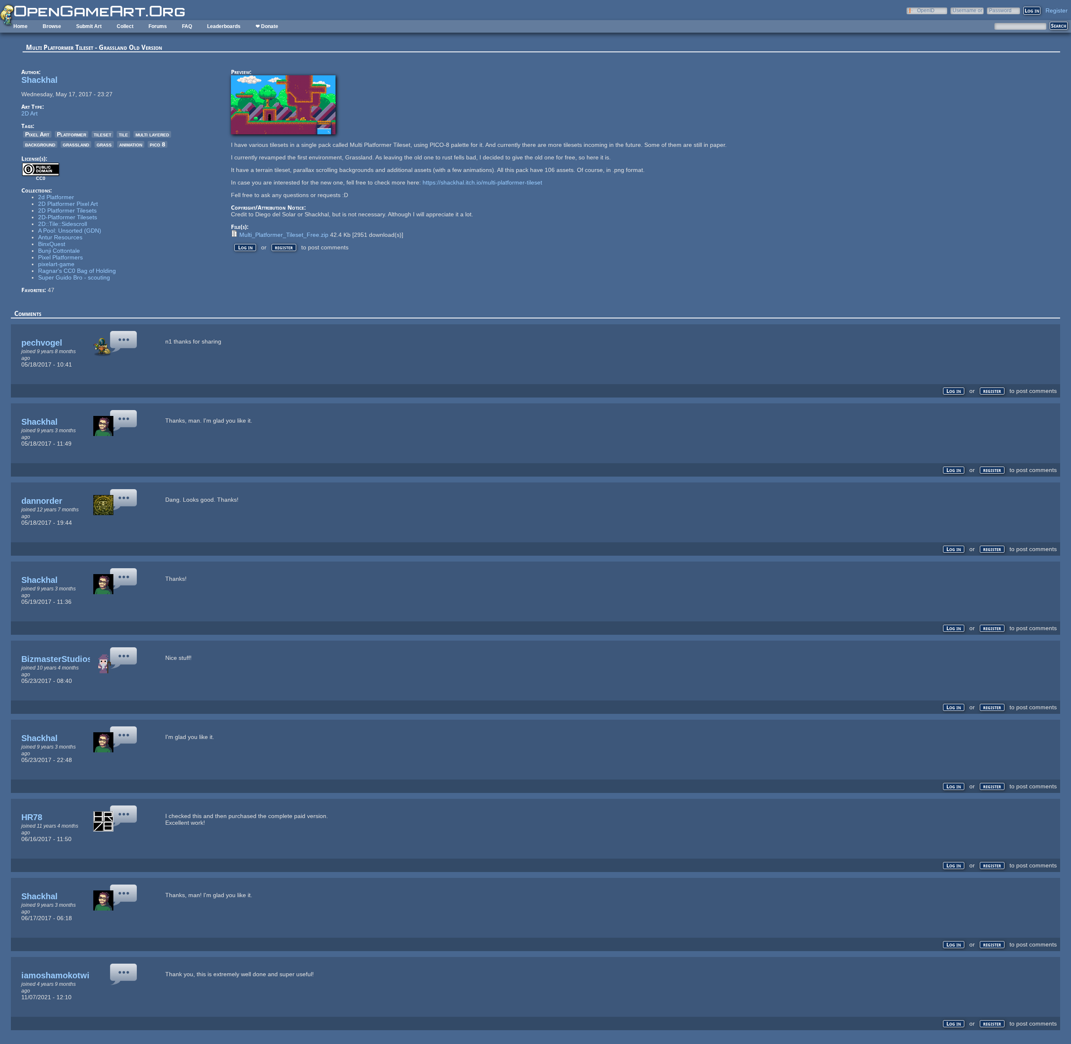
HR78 (31, 817)
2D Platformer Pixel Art (68, 203)
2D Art (29, 113)
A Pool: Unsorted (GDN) (69, 230)
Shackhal (39, 80)
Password (1000, 10)
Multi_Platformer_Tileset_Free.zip (283, 234)
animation (130, 144)
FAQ (187, 26)
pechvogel (41, 342)
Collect (125, 26)
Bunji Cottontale (59, 250)
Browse (52, 26)
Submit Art (89, 26)
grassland (76, 144)
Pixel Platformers (60, 257)
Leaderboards (224, 26)
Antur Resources (60, 237)
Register (1056, 10)
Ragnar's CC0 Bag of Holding (77, 270)
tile (123, 134)
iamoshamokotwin (58, 975)
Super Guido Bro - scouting (74, 277)
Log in (245, 247)
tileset (102, 134)
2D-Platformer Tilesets (67, 217)
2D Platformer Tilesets (67, 210)
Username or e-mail (967, 10)
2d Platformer (56, 197)
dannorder (41, 500)
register (284, 247)
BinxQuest (51, 244)
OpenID (926, 10)
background (40, 144)
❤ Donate (267, 26)
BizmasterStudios (56, 659)
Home (20, 26)
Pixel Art (37, 134)
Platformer (71, 134)
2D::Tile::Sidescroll (62, 224)
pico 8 (157, 144)
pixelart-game (56, 264)
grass (104, 144)
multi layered (152, 134)
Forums (158, 26)
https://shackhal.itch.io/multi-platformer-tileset (482, 182)
